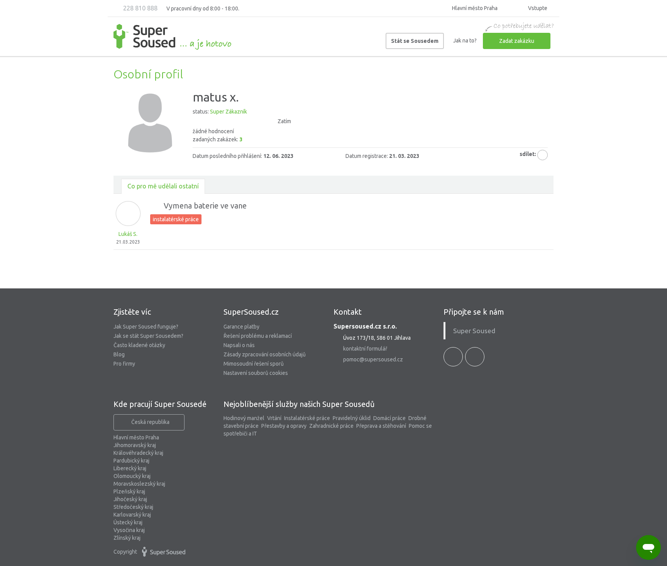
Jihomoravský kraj (134, 445)
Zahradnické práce (331, 426)
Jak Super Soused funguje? (145, 327)
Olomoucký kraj (132, 476)
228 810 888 (139, 8)
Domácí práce (389, 418)
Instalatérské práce (307, 418)
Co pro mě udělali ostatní (163, 186)
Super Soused (474, 330)
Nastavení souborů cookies (255, 373)
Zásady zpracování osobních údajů (264, 354)
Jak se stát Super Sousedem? (148, 336)
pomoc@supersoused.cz (373, 359)
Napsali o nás (239, 345)
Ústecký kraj (127, 522)
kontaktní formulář (365, 349)
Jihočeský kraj (130, 499)
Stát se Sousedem (414, 41)
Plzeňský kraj (129, 491)
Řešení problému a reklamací (257, 336)
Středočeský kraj (133, 507)
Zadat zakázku (516, 41)
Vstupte (537, 8)
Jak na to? (465, 40)
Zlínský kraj (127, 538)
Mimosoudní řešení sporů (253, 364)
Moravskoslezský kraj (139, 484)
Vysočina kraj (129, 530)
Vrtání (274, 418)
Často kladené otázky (139, 345)
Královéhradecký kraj (138, 453)
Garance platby (241, 327)
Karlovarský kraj (132, 515)
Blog (119, 354)
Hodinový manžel (243, 418)
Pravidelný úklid (352, 418)
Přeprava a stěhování (381, 426)
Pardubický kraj (131, 461)
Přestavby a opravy (283, 426)
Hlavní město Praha (136, 437)
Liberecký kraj (129, 468)
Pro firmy (124, 364)
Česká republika (150, 422)
